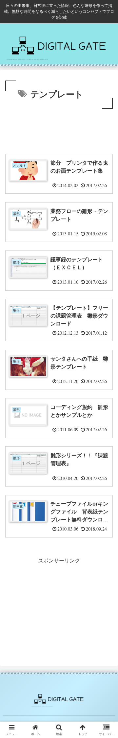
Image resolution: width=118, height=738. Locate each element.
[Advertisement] (59, 130)
